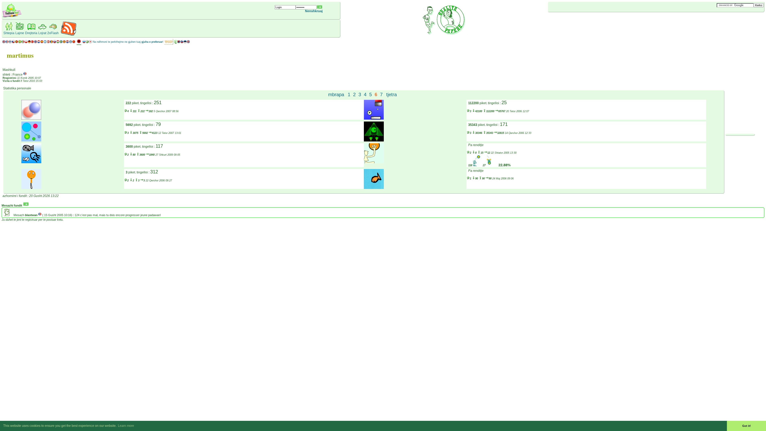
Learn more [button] (126, 425)
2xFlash (53, 33)
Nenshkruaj (314, 11)
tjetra (391, 94)
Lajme (19, 33)
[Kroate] (67, 42)
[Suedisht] (61, 42)
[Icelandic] (188, 42)
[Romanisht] (51, 42)
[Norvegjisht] (35, 42)
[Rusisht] (84, 42)
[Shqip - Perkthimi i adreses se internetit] (79, 42)
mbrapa (336, 94)
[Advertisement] (571, 19)
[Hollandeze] (38, 42)
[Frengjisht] (7, 42)
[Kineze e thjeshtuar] (73, 42)
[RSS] (68, 35)
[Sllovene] (182, 42)
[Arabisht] (175, 42)
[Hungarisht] (57, 42)
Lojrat (42, 33)
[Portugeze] (18, 42)
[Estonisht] (185, 42)
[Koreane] (178, 42)
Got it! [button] (746, 425)
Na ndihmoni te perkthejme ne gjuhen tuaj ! (128, 41)
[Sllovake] (54, 42)
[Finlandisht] (10, 42)
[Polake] (26, 42)
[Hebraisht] (45, 42)
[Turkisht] (32, 42)
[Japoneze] (90, 42)
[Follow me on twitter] (12, 17)
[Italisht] (23, 42)
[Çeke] (13, 42)
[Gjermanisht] (29, 42)
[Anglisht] (3, 42)
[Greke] (70, 42)
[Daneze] (48, 42)
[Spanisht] (41, 42)
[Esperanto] (87, 42)
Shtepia (8, 33)
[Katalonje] (64, 42)
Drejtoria (31, 33)
